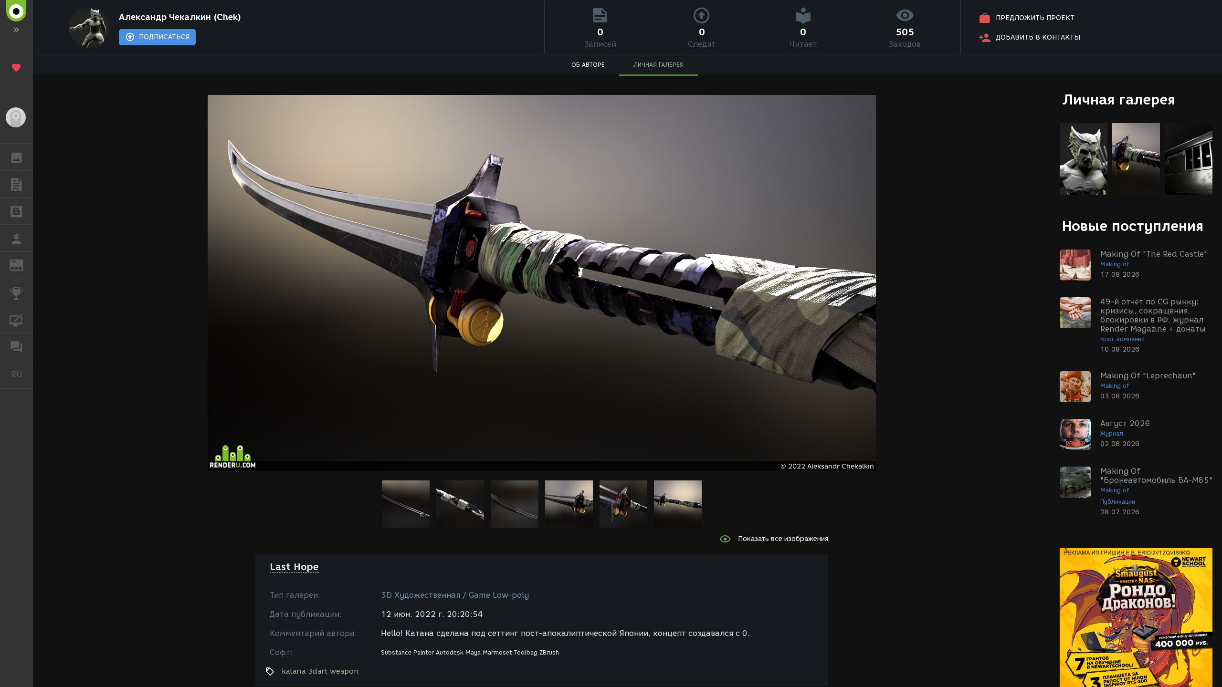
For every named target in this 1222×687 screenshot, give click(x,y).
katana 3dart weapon (320, 671)
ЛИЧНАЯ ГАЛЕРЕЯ (658, 64)
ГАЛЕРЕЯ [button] (16, 157)
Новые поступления (1132, 226)
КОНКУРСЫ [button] (16, 292)
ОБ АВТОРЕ (588, 64)
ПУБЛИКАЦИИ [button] (16, 184)
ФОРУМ (16, 346)
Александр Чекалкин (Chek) (180, 17)
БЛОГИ (16, 211)
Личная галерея (1118, 99)
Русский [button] (22, 374)
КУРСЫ (16, 319)
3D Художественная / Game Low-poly (455, 595)
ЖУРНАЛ (22, 264)
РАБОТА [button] (16, 238)
